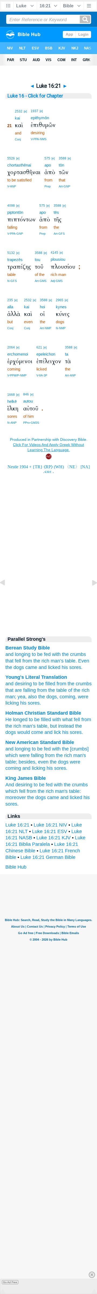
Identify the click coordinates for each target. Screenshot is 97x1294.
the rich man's (53, 791)
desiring (22, 683)
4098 (11, 206)
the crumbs (76, 784)
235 (10, 300)
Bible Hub (15, 867)
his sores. (57, 768)
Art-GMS (40, 280)
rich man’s (52, 661)
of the (73, 690)
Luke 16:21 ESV (49, 831)
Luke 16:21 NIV (50, 825)
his (65, 667)
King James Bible (25, 778)
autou (28, 401)
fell (22, 791)
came (31, 667)
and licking (33, 768)
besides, (28, 762)
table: (75, 791)
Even (83, 661)
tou (37, 259)
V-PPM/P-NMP (16, 375)
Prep (47, 186)
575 (47, 158)
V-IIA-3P (41, 375)
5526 (11, 158)
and (9, 654)
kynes (61, 306)
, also (31, 696)
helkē (12, 401)
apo (47, 165)
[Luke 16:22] (90, 595)
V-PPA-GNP (15, 233)
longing (22, 654)
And (9, 784)
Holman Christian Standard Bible (43, 713)
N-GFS (12, 280)
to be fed (41, 654)
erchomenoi (17, 354)
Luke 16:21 (17, 825)
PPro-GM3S (31, 422)
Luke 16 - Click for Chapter (35, 96)
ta (66, 354)
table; (11, 762)
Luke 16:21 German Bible (47, 857)
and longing (17, 749)
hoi (42, 306)
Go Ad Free (10, 1282)
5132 (11, 253)
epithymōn (40, 117)
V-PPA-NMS (38, 139)
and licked (49, 667)
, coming (66, 696)
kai (17, 118)
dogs (18, 667)
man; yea (15, 696)
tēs (56, 212)
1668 (11, 395)
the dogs (59, 762)
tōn (61, 165)
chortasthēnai (19, 165)
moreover (15, 797)
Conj (18, 139)
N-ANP (11, 422)
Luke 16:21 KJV (53, 837)
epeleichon (45, 354)
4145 (54, 253)
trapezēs (15, 259)
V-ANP (11, 186)
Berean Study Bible (27, 648)
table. (71, 661)
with (56, 654)
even (43, 762)
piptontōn (15, 212)
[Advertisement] (48, 584)
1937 (34, 111)
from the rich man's (65, 755)
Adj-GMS (57, 280)
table (61, 690)
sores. (75, 667)
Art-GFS (59, 233)
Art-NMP (45, 328)
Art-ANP (70, 375)
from (27, 661)
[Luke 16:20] (6, 595)
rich (84, 690)
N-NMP (60, 328)
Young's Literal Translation (36, 677)
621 (39, 347)
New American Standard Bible (39, 742)
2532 (18, 111)
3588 (62, 158)
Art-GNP (64, 186)
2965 (59, 300)
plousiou (58, 259)
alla (10, 306)
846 (26, 394)
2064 (11, 347)
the (65, 654)
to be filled (43, 683)
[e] (25, 111)
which (11, 791)
